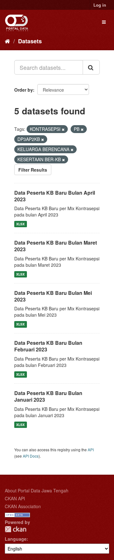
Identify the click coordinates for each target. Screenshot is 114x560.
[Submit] (91, 67)
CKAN (15, 529)
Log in (99, 5)
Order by (23, 90)
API (91, 449)
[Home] (7, 41)
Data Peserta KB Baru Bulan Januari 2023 (48, 396)
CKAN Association (23, 506)
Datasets (30, 41)
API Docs (31, 456)
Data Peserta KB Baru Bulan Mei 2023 (53, 296)
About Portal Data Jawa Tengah (36, 490)
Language (16, 539)
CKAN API (15, 498)
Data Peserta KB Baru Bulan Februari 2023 (48, 346)
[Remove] (63, 129)
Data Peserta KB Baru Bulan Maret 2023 (55, 246)
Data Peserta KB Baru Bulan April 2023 (54, 196)
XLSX (20, 224)
